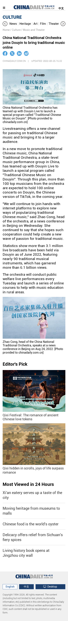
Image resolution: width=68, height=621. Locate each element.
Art (35, 24)
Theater (54, 24)
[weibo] (26, 53)
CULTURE (12, 17)
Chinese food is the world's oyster (31, 524)
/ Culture (15, 29)
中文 (61, 8)
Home (6, 29)
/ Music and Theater (33, 29)
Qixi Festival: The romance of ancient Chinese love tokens (30, 417)
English (10, 586)
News (13, 24)
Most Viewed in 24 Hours (28, 484)
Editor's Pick (15, 364)
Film (43, 24)
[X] (12, 53)
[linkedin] (19, 53)
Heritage (25, 24)
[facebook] (5, 53)
